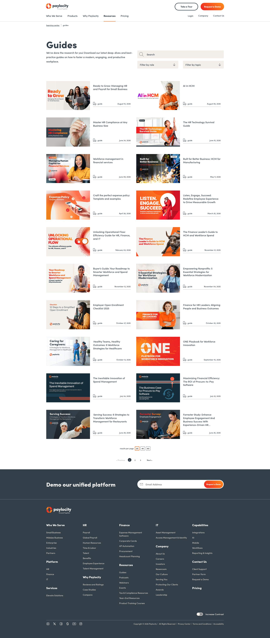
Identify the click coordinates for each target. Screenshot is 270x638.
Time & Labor (89, 547)
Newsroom (161, 569)
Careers (160, 558)
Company (203, 15)
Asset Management (165, 532)
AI (193, 537)
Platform (52, 562)
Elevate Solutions (54, 595)
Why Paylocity (92, 577)
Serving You (161, 579)
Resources (126, 565)
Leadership (161, 594)
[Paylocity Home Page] (57, 6)
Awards (160, 589)
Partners (50, 553)
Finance (50, 574)
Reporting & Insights (202, 553)
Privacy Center (184, 623)
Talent (86, 553)
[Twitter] (54, 624)
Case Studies (89, 589)
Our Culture (162, 574)
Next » (149, 460)
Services (51, 588)
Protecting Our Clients (167, 584)
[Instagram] (80, 624)
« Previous (120, 460)
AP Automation (126, 546)
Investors (160, 563)
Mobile (195, 542)
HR (47, 569)
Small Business (53, 532)
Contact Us (218, 15)
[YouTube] (74, 624)
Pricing (197, 588)
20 (137, 448)
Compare (87, 594)
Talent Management (93, 568)
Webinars (124, 582)
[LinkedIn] (48, 624)
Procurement (125, 551)
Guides (122, 572)
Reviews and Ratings (93, 584)
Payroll (86, 532)
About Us (160, 553)
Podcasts (123, 577)
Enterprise (51, 542)
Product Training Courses (132, 603)
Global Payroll (90, 537)
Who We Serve (55, 525)
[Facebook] (61, 624)
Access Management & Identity (171, 537)
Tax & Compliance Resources (133, 592)
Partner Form (199, 574)
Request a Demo (200, 579)
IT (47, 579)
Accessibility (218, 623)
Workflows (197, 547)
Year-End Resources (129, 598)
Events (122, 587)
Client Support (199, 569)
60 (148, 448)
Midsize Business (54, 537)
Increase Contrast (214, 614)
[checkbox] (200, 614)
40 (143, 448)
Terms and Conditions (202, 623)
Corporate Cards (128, 540)
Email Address (154, 484)
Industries (51, 547)
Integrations (198, 532)
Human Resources (92, 542)
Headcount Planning (129, 556)
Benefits (87, 558)
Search (151, 54)
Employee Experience (93, 563)
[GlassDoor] (67, 624)
